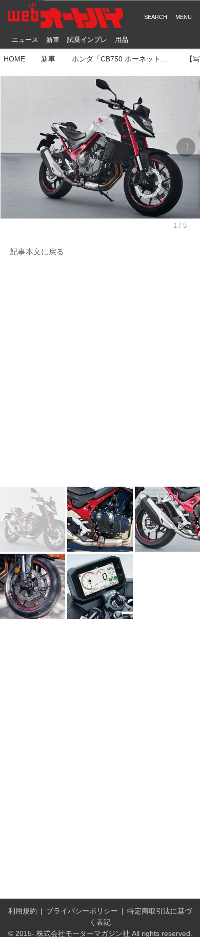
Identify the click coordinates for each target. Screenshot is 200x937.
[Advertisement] (100, 372)
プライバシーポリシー (82, 911)
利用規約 (22, 911)
